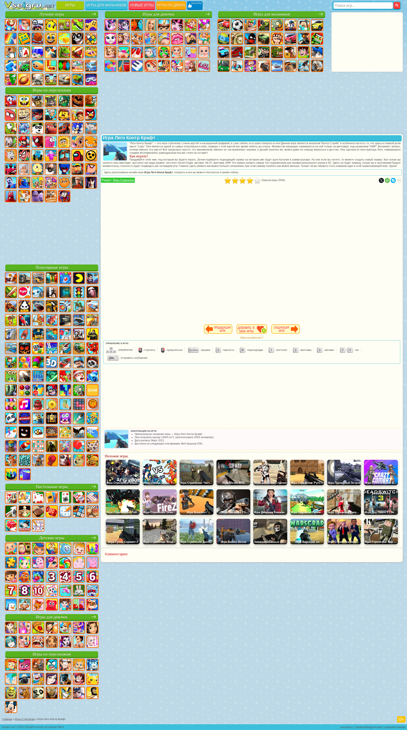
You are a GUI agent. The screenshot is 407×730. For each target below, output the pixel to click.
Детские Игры (51, 25)
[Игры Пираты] (92, 362)
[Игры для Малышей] (11, 549)
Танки (264, 25)
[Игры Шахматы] (24, 511)
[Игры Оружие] (24, 376)
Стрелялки (264, 66)
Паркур (304, 66)
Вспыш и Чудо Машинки (64, 128)
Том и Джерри (11, 155)
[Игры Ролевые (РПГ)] (92, 278)
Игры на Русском (37, 52)
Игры (70, 5)
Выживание (250, 52)
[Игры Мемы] (78, 460)
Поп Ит (11, 38)
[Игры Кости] (11, 525)
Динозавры (64, 52)
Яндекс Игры (91, 25)
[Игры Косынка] (51, 497)
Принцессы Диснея (177, 52)
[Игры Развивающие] (38, 549)
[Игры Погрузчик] (51, 306)
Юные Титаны (24, 155)
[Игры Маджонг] (24, 497)
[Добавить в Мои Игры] (252, 329)
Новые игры (142, 5)
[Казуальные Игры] (65, 446)
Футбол (237, 25)
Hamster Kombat (51, 196)
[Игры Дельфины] (65, 591)
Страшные (77, 38)
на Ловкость (77, 25)
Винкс (150, 66)
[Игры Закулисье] (51, 446)
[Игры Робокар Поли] (92, 665)
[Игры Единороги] (51, 563)
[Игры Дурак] (11, 497)
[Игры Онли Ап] (38, 460)
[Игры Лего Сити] (38, 334)
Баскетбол (24, 79)
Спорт (37, 38)
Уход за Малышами (204, 52)
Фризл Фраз (51, 142)
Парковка (223, 25)
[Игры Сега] (38, 376)
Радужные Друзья (24, 182)
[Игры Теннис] (78, 446)
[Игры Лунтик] (38, 563)
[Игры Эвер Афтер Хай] (65, 642)
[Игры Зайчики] (78, 591)
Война (64, 79)
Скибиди (24, 196)
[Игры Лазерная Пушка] (11, 376)
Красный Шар (11, 114)
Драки (277, 38)
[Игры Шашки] (38, 511)
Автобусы (223, 66)
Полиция (223, 52)
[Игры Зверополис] (38, 665)
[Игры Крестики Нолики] (38, 525)
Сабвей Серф (77, 114)
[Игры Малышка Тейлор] (65, 605)
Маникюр (137, 52)
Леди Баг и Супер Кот (37, 114)
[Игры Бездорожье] (65, 320)
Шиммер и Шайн (77, 142)
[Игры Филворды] (78, 404)
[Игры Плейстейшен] (11, 460)
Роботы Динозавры (237, 52)
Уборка (124, 66)
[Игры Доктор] (65, 334)
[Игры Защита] (78, 306)
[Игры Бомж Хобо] (92, 693)
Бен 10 (304, 52)
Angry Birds (91, 114)
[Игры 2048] (92, 390)
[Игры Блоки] (38, 390)
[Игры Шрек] (11, 693)
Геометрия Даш (24, 38)
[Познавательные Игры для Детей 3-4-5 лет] (51, 549)
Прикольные (77, 52)
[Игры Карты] (38, 497)
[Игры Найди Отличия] (78, 605)
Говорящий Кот (51, 101)
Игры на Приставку (91, 79)
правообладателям (368, 727)
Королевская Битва (290, 25)
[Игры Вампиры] (65, 460)
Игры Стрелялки (123, 180)
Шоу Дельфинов (24, 128)
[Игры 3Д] (51, 362)
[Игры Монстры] (65, 418)
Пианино (137, 66)
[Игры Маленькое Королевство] (78, 563)
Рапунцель (110, 52)
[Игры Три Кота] (38, 605)
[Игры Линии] (24, 390)
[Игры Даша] (11, 577)
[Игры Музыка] (24, 404)
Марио (24, 142)
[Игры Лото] (92, 511)
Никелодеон (77, 66)
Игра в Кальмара (11, 169)
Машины (317, 25)
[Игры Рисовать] (51, 591)
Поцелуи (177, 38)
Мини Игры (91, 52)
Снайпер (304, 38)
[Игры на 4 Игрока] (51, 278)
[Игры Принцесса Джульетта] (24, 563)
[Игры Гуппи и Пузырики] (78, 665)
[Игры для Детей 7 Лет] (11, 591)
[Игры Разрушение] (51, 404)
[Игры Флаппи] (38, 432)
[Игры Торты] (38, 404)
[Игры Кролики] (92, 591)
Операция (150, 52)
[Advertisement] (51, 232)
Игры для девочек (158, 14)
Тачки (51, 128)
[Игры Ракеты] (78, 418)
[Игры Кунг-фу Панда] (38, 693)
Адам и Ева (64, 142)
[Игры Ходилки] (11, 432)
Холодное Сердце (124, 38)
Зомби (277, 25)
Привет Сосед (11, 182)
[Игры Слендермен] (92, 292)
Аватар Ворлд (51, 182)
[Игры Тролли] (24, 665)
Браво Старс (91, 155)
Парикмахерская (164, 38)
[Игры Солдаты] (78, 362)
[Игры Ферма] (65, 376)
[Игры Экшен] (11, 278)
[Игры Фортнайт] (78, 334)
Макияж (164, 52)
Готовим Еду (164, 66)
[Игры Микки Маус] (11, 707)
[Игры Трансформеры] (65, 693)
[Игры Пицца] (38, 628)
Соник (77, 128)
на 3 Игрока (64, 66)
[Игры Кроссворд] (51, 348)
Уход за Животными (177, 66)
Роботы (317, 38)
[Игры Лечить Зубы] (38, 642)
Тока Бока (37, 182)
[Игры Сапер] (78, 511)
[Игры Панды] (11, 418)
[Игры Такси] (92, 320)
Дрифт (317, 52)
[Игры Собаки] (65, 628)
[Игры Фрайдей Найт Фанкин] (51, 390)
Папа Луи (190, 38)
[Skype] (393, 180)
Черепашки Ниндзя (223, 38)
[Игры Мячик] (92, 404)
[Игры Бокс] (51, 460)
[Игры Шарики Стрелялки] (65, 278)
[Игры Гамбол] (51, 665)
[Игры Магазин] (24, 628)
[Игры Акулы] (38, 306)
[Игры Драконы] (92, 348)
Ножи (51, 52)
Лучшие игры (51, 14)
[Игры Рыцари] (92, 460)
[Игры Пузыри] (38, 577)
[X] (381, 180)
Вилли (11, 101)
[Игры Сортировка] (24, 474)
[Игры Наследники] (51, 679)
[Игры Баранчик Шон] (24, 679)
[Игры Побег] (51, 292)
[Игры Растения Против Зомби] (78, 390)
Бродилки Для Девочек (190, 25)
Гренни (51, 169)
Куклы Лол (204, 66)
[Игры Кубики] (38, 348)
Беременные (204, 38)
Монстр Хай (177, 25)
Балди (37, 169)
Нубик (91, 169)
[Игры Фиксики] (11, 665)
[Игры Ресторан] (51, 628)
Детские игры (51, 537)
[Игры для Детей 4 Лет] (65, 577)
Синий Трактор (37, 155)
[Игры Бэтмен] (65, 679)
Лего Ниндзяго (64, 101)
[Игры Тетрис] (65, 390)
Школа (11, 79)
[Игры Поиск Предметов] (11, 390)
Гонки (290, 38)
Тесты (164, 25)
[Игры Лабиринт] (24, 460)
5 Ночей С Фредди (77, 101)
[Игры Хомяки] (92, 605)
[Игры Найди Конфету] (65, 563)
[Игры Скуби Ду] (24, 693)
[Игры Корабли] (78, 320)
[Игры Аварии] (11, 348)
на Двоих (64, 25)
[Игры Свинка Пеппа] (92, 563)
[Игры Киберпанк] (92, 334)
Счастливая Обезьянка (91, 142)
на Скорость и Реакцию (11, 66)
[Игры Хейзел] (78, 549)
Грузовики (264, 38)
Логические (91, 38)
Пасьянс (24, 52)
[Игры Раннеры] (38, 418)
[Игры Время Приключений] (38, 679)
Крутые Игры (91, 66)
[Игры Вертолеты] (51, 320)
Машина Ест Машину (277, 52)
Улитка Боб (91, 101)
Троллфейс (24, 114)
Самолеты (277, 66)
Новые (11, 25)
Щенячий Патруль (37, 101)
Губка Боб (24, 101)
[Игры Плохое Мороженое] (24, 306)
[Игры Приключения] (11, 320)
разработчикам (395, 727)
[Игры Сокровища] (11, 404)
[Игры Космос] (24, 320)
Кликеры (11, 52)
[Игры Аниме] (11, 642)
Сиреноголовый (64, 155)
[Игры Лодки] (24, 334)
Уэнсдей (91, 182)
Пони (110, 25)
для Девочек (24, 25)
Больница (124, 52)
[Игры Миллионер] (24, 418)
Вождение (37, 79)
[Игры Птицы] (78, 432)
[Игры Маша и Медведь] (24, 549)
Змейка (37, 66)
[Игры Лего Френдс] (92, 628)
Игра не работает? (251, 337)
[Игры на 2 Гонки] (92, 306)
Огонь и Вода (137, 25)
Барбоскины (91, 128)
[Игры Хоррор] (24, 432)
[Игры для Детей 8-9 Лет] (24, 591)
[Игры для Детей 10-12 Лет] (38, 591)
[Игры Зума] (38, 362)
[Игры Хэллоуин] (24, 348)
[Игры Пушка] (24, 446)
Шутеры (237, 66)
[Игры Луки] (65, 306)
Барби (150, 25)
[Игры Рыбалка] (65, 348)
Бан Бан (11, 196)
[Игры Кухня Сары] (11, 628)
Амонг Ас (77, 155)
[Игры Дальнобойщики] (24, 278)
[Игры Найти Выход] (65, 292)
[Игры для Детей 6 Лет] (92, 577)
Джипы (290, 66)
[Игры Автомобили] (38, 278)
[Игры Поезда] (11, 334)
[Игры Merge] (11, 474)
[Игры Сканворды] (38, 446)
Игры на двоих (171, 5)
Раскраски (204, 25)
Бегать (250, 66)
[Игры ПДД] (78, 292)
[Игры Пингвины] (11, 605)
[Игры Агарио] (24, 292)
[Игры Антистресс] (92, 418)
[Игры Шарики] (24, 362)
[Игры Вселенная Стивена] (78, 679)
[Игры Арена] (38, 320)
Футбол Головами (51, 79)
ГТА (290, 52)
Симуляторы (37, 25)
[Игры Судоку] (65, 511)
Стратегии (250, 25)
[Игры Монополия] (24, 525)
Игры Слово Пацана (77, 182)
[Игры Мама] (78, 642)
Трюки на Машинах (24, 66)
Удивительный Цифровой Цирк (64, 196)
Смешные (51, 38)
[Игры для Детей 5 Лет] (78, 577)
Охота (317, 66)
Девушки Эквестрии (124, 25)
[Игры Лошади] (11, 306)
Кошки (137, 38)
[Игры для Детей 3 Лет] (51, 577)
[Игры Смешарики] (65, 549)
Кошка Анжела (110, 38)
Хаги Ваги (64, 169)
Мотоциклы (237, 38)
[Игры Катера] (65, 362)
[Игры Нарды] (51, 511)
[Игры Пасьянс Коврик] (11, 511)
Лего (64, 114)
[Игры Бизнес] (65, 404)
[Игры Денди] (51, 418)
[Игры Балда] (92, 446)
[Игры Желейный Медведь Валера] (51, 605)
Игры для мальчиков (106, 5)
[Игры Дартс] (51, 432)
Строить (77, 79)
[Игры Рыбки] (24, 577)
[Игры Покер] (78, 497)
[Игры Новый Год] (78, 376)
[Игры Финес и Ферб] (11, 679)
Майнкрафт (304, 25)
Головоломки (51, 66)
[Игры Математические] (92, 549)
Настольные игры (52, 486)
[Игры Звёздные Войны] (51, 376)
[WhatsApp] (387, 180)
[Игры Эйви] (51, 642)
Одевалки (150, 38)
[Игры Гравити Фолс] (65, 665)
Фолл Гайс (51, 155)
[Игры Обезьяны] (24, 605)
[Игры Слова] (65, 432)
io (64, 38)
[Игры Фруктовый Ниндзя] (11, 292)
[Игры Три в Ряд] (92, 376)
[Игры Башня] (11, 446)
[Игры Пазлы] (11, 563)
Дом (190, 66)
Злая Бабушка (51, 114)
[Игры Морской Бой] (51, 334)
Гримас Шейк (37, 196)
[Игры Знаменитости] (92, 642)
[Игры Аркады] (78, 278)
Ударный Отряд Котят (11, 142)
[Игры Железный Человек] (51, 693)
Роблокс (77, 169)
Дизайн (110, 66)
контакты (346, 727)
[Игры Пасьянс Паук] (65, 497)
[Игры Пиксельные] (11, 362)
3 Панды (37, 128)
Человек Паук (37, 142)
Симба (64, 182)
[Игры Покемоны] (92, 679)
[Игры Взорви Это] (38, 292)
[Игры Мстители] (78, 693)
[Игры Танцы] (78, 628)
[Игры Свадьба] (24, 642)
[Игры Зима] (92, 432)
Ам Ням (11, 128)
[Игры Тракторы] (78, 348)
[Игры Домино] (92, 497)
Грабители (264, 52)
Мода (190, 52)
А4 (24, 169)
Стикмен (250, 38)
